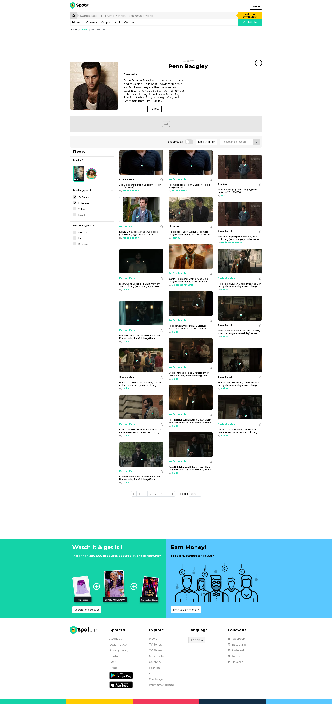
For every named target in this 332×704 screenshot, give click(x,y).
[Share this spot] (258, 63)
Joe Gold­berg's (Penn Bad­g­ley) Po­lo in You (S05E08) (140, 186)
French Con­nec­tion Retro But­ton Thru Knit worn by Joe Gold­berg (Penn (140, 336)
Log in (256, 6)
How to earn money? (186, 609)
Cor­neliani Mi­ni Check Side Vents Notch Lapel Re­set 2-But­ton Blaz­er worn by (140, 430)
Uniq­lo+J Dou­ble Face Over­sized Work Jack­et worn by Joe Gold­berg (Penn (189, 374)
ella (223, 195)
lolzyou (176, 237)
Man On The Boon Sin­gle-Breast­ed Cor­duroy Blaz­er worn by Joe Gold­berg (239, 383)
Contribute (250, 22)
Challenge (156, 679)
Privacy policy (118, 650)
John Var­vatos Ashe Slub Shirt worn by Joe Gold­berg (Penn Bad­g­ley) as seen (239, 332)
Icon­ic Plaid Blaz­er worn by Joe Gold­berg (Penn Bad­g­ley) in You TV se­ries (189, 280)
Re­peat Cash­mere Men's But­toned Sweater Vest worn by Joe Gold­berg (189, 327)
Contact (115, 656)
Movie (76, 22)
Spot (117, 22)
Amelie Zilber (131, 190)
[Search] (73, 15)
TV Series (90, 22)
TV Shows (156, 650)
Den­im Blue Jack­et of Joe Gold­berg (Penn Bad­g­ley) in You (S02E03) (138, 233)
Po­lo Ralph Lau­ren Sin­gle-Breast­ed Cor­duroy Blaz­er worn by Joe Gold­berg (240, 285)
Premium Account (161, 685)
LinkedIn (237, 662)
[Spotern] (81, 6)
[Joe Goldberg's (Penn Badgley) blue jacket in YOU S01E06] (240, 167)
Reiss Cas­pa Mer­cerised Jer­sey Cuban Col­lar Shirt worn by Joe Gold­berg (140, 383)
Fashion (154, 667)
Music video (157, 656)
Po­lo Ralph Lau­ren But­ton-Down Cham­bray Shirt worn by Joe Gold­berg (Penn (191, 421)
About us (115, 638)
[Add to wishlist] (161, 179)
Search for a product (87, 609)
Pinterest (237, 650)
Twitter (236, 656)
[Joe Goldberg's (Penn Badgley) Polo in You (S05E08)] (141, 162)
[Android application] (121, 675)
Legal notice (118, 644)
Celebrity (155, 662)
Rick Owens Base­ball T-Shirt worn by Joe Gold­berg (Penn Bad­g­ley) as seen (140, 285)
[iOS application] (121, 684)
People (105, 22)
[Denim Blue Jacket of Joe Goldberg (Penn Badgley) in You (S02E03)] (141, 209)
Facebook (238, 638)
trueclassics (179, 190)
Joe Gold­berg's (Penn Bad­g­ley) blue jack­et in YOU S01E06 (237, 191)
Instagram (238, 644)
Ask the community (250, 15)
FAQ (112, 662)
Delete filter (206, 141)
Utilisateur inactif (231, 242)
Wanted (129, 22)
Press (113, 667)
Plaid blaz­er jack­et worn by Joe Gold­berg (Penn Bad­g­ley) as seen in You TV (190, 233)
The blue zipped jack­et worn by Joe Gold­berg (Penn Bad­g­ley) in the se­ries (239, 238)
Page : (184, 493)
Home (74, 29)
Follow (154, 108)
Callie (126, 289)
